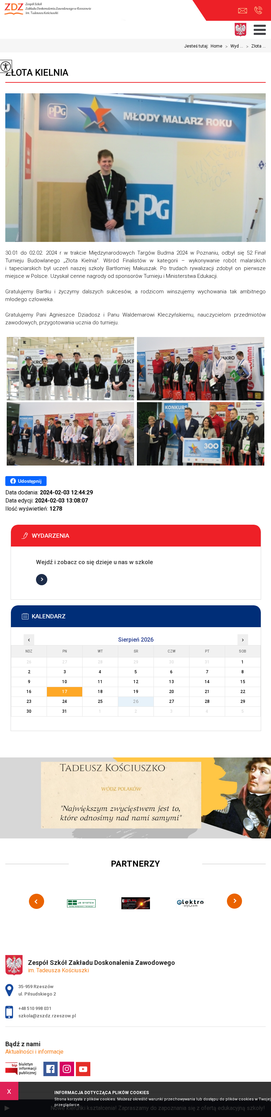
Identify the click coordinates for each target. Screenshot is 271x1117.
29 (242, 701)
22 (242, 691)
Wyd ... (234, 46)
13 (171, 681)
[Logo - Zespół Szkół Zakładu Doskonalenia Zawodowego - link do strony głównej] (51, 12)
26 (135, 701)
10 (64, 681)
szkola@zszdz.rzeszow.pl (244, 10)
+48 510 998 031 (258, 10)
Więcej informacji (41, 579)
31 (64, 711)
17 (64, 691)
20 (171, 691)
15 (242, 681)
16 (28, 691)
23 (28, 701)
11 (100, 681)
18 (100, 691)
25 (100, 701)
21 (207, 691)
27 (171, 701)
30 (28, 711)
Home (216, 46)
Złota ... (256, 46)
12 (135, 681)
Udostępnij (30, 481)
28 (207, 701)
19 (135, 691)
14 (207, 681)
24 (64, 701)
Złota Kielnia (36, 72)
